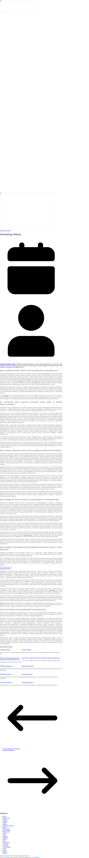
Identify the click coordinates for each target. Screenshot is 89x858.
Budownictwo (6, 818)
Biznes (4, 816)
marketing (6, 395)
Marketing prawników (27, 666)
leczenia (20, 381)
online (13, 364)
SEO (36, 383)
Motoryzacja (6, 828)
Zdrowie (5, 853)
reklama (9, 364)
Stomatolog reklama (5, 568)
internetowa (52, 590)
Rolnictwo (5, 838)
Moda (4, 827)
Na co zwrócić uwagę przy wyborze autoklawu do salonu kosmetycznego (41, 658)
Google (47, 373)
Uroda (4, 848)
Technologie (6, 842)
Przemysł (5, 836)
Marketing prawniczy (27, 674)
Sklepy (4, 839)
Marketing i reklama (5, 230)
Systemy (2, 603)
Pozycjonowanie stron (27, 682)
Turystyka (5, 845)
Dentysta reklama (26, 649)
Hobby (4, 822)
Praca (4, 833)
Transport (5, 844)
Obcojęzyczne (6, 832)
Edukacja (5, 821)
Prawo (4, 835)
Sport (4, 841)
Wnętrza (5, 851)
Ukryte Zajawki (7, 847)
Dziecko (5, 819)
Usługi (4, 850)
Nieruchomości (7, 830)
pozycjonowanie (27, 535)
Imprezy (5, 824)
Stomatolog (3, 364)
